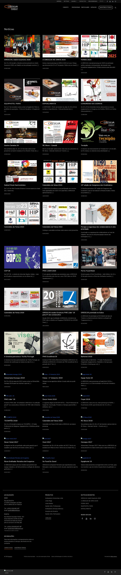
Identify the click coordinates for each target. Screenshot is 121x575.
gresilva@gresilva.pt (14, 510)
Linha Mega (48, 501)
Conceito (65, 7)
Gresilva (10, 556)
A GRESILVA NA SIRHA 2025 (89, 501)
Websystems (114, 556)
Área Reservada (92, 1)
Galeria (73, 1)
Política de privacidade (29, 556)
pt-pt (101, 1)
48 (20, 526)
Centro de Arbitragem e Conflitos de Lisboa (61, 556)
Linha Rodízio (49, 503)
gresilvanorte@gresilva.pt (15, 528)
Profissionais (76, 7)
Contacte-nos (8, 547)
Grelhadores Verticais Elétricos (54, 509)
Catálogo (94, 7)
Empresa (59, 1)
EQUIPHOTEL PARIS (87, 506)
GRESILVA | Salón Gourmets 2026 (91, 498)
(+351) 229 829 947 (13, 526)
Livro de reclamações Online (43, 556)
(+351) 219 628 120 (13, 508)
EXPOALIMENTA (86, 509)
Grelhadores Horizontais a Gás (54, 498)
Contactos (82, 1)
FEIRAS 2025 (85, 503)
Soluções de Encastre (51, 511)
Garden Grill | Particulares (52, 514)
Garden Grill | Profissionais (52, 506)
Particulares (85, 7)
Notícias (66, 1)
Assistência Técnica (106, 7)
